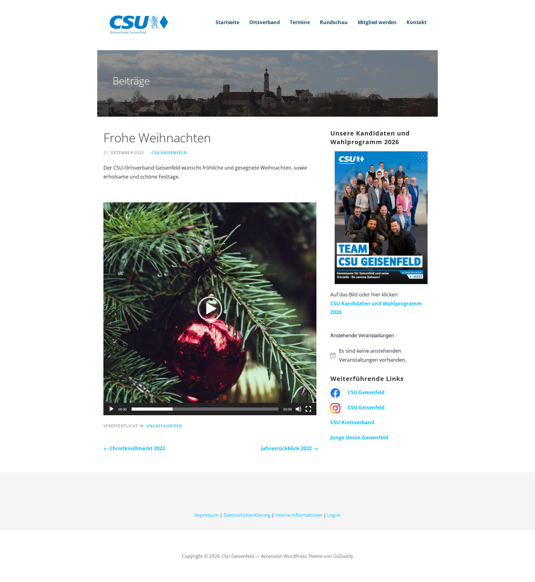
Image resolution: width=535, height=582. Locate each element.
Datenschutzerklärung (247, 515)
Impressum (206, 515)
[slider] (205, 409)
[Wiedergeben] (111, 409)
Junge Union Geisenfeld (359, 437)
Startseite (227, 22)
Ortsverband (264, 22)
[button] (210, 308)
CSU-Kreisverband (352, 422)
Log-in (334, 515)
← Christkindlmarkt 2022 (134, 448)
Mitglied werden (377, 22)
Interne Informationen (298, 515)
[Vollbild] (308, 409)
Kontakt (417, 22)
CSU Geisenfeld (169, 152)
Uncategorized (164, 425)
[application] (209, 308)
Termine (300, 22)
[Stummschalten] (298, 409)
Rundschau (334, 22)
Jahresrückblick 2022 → (289, 448)
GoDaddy (343, 556)
